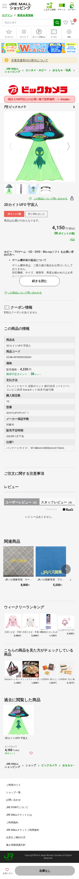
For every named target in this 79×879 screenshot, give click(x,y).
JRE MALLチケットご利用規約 (22, 830)
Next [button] (66, 146)
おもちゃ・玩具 (62, 70)
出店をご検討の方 (16, 837)
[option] (39, 146)
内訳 (72, 239)
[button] (66, 569)
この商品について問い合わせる (50, 198)
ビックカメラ (17, 106)
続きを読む (39, 281)
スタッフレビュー (57, 502)
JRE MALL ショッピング (12, 70)
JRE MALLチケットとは (19, 814)
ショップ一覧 (13, 792)
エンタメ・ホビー (36, 70)
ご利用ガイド (13, 785)
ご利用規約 (12, 822)
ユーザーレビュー (21, 502)
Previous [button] (13, 146)
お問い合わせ (13, 799)
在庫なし (45, 870)
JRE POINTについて (17, 807)
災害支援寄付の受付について (29, 60)
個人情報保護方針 (16, 844)
